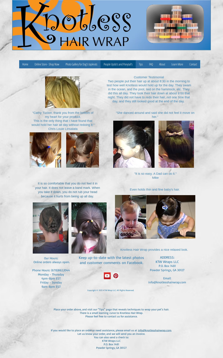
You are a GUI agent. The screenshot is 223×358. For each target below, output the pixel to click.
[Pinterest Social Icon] (115, 275)
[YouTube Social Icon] (107, 275)
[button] (177, 64)
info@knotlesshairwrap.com (167, 282)
